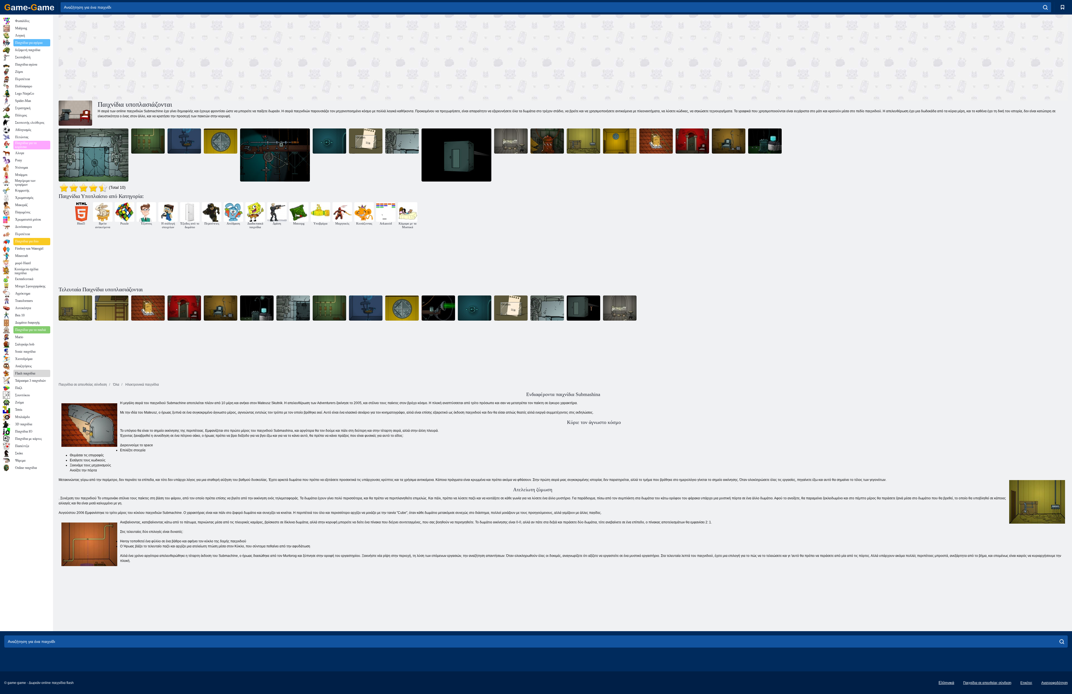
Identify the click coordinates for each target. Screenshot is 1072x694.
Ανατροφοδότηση (1054, 683)
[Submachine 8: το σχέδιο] (275, 155)
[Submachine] (220, 141)
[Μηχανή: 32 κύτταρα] (547, 141)
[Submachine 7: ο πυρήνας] (765, 141)
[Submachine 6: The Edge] (184, 141)
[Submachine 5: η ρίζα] (511, 141)
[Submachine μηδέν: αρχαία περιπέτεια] (93, 155)
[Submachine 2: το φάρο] (692, 141)
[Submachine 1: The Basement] (148, 141)
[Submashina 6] (456, 155)
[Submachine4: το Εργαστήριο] (656, 141)
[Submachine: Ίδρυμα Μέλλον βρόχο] (365, 141)
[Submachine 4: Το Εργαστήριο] (728, 141)
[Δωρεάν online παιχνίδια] (29, 7)
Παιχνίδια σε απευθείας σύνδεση (987, 683)
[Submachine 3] (329, 141)
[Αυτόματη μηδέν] (402, 141)
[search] (1045, 7)
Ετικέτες (1026, 683)
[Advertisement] (311, 57)
